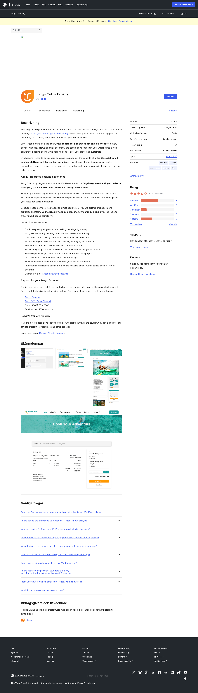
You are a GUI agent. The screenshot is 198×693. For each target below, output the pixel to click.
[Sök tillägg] (39, 30)
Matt (157, 652)
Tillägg (50, 657)
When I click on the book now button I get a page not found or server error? (59, 546)
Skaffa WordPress (184, 4)
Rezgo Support (32, 297)
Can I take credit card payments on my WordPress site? (49, 563)
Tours (174, 168)
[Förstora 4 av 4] (118, 412)
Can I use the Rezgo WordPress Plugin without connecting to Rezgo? (55, 554)
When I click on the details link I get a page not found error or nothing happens (60, 537)
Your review (136, 224)
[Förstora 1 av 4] (49, 351)
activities (163, 163)
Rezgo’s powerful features (55, 273)
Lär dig (85, 648)
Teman (50, 652)
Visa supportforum (139, 247)
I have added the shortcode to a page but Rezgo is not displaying (54, 520)
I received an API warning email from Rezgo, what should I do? (52, 581)
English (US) (171, 156)
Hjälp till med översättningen (119, 21)
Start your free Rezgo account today (49, 133)
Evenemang (123, 652)
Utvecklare (87, 657)
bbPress (159, 657)
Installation (61, 110)
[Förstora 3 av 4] (118, 351)
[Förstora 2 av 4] (84, 351)
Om (12, 648)
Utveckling (78, 110)
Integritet (15, 661)
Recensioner (44, 110)
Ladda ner (170, 96)
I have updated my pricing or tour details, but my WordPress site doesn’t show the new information (46, 572)
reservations (155, 168)
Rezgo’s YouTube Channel (38, 301)
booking (172, 163)
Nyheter (14, 652)
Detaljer (27, 110)
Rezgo (43, 98)
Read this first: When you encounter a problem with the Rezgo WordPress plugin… (61, 512)
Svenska (40, 676)
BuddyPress (160, 661)
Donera (122, 657)
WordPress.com (162, 648)
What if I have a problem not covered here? (42, 590)
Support (173, 110)
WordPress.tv (89, 661)
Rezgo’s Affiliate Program (51, 333)
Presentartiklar (126, 661)
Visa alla (173, 224)
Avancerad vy (137, 175)
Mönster (50, 661)
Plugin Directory (18, 13)
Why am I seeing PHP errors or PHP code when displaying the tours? (55, 529)
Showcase (51, 648)
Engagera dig (124, 648)
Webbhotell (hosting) (20, 657)
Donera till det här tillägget (143, 274)
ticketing (166, 168)
